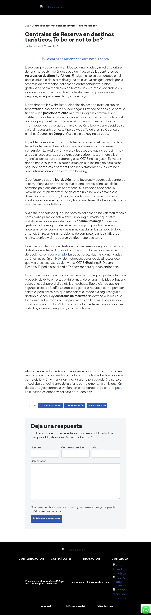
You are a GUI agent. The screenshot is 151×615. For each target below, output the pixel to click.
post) (118, 388)
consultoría (61, 559)
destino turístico (97, 405)
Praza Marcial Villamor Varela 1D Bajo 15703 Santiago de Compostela (44, 582)
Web (94, 448)
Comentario (38, 461)
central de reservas (50, 405)
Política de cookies (105, 606)
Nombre (36, 448)
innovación (90, 559)
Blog (27, 26)
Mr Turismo (35, 46)
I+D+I (59, 258)
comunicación (31, 559)
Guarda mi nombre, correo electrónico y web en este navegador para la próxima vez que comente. (73, 509)
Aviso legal (46, 606)
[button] (123, 7)
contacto (120, 559)
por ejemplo (58, 254)
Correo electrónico (72, 448)
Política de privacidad (75, 606)
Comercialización (75, 405)
